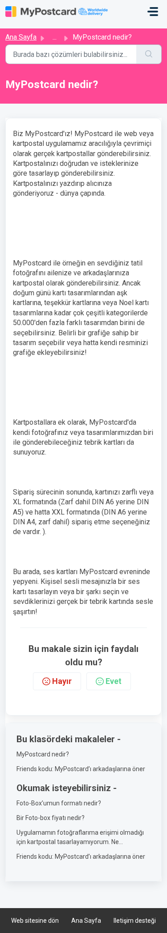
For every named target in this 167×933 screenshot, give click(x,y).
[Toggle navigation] (153, 12)
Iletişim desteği (135, 920)
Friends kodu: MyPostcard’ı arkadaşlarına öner (80, 768)
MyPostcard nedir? (42, 754)
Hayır (62, 681)
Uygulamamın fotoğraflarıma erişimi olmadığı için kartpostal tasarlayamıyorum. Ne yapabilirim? (80, 838)
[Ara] (149, 54)
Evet (114, 681)
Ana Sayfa (21, 37)
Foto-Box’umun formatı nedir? (58, 803)
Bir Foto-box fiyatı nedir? (50, 817)
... (55, 37)
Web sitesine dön (35, 920)
